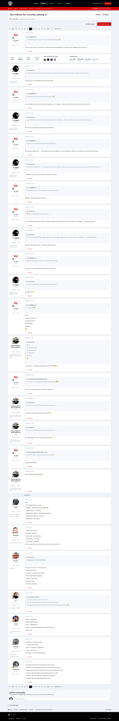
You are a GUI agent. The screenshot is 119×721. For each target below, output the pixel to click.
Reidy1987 (16, 535)
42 (41, 28)
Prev (13, 28)
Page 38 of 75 (57, 28)
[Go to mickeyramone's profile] (48, 59)
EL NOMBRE (16, 73)
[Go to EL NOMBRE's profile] (16, 68)
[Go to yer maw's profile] (16, 35)
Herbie (16, 507)
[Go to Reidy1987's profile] (16, 530)
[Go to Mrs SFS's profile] (16, 555)
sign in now (39, 694)
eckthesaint (16, 669)
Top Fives (32, 19)
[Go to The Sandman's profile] (55, 59)
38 (30, 28)
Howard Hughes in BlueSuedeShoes (16, 346)
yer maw (16, 40)
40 (36, 28)
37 (27, 28)
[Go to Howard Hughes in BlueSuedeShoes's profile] (45, 59)
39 (33, 28)
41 (39, 28)
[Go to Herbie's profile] (51, 59)
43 (44, 28)
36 (24, 28)
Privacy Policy (11, 718)
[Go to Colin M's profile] (16, 619)
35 (21, 28)
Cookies (24, 718)
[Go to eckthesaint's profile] (16, 664)
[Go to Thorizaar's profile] (16, 641)
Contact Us (18, 718)
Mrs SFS (16, 560)
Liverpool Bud (15, 19)
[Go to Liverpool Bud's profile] (10, 19)
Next (48, 28)
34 (19, 28)
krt (16, 600)
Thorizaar (15, 646)
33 (16, 28)
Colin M (16, 624)
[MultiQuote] (25, 51)
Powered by (104, 718)
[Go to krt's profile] (16, 595)
